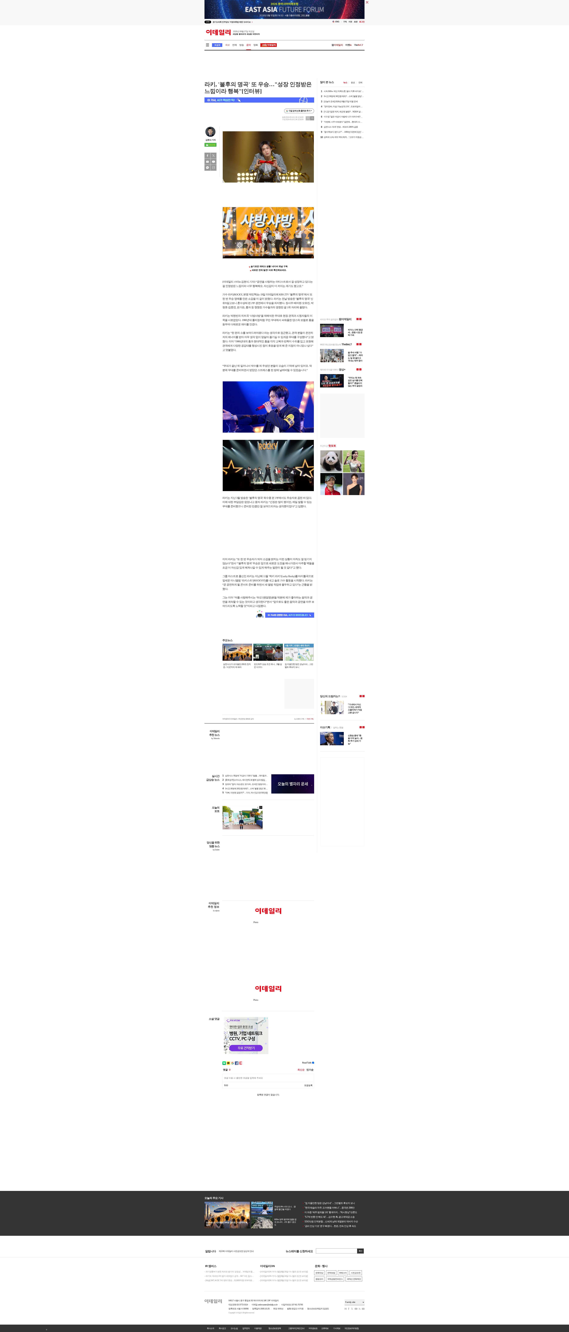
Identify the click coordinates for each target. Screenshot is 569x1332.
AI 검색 (217, 45)
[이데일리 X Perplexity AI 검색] (259, 100)
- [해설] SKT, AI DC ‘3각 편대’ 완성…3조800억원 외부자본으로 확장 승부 (229, 1280)
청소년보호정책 (274, 1328)
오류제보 (324, 1328)
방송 (241, 45)
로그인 (362, 22)
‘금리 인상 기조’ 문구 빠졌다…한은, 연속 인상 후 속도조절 (331, 1226)
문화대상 (319, 1273)
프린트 (213, 162)
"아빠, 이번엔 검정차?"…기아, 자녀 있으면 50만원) (245, 792)
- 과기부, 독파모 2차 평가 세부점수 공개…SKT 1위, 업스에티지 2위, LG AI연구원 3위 (229, 1276)
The (358, 45)
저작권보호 (313, 1328)
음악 (248, 45)
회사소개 (210, 1328)
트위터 (213, 156)
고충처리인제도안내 (296, 1328)
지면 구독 (310, 719)
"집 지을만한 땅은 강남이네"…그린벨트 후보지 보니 (328, 1203)
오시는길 (234, 1328)
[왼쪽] (257, 807)
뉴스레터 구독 (299, 719)
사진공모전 (356, 1273)
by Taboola (215, 738)
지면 (350, 22)
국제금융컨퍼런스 (335, 1279)
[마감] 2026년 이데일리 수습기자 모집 (235, 1251)
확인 (360, 1251)
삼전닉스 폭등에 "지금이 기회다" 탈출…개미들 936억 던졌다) (249, 775)
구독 (345, 22)
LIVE (208, 22)
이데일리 (233, 32)
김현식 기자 (211, 140)
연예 (234, 45)
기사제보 (336, 1328)
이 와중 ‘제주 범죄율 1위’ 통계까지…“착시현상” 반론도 (329, 1212)
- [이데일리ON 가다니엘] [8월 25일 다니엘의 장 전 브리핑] (283, 1271)
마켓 (348, 45)
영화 (255, 45)
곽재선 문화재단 (354, 1279)
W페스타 (343, 1273)
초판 (355, 22)
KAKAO (207, 168)
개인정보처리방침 (351, 1328)
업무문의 (246, 1328)
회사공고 (222, 1328)
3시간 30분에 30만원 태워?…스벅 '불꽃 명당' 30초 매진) (247, 788)
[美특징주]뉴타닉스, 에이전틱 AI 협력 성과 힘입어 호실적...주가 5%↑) (252, 780)
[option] (260, 22)
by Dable (216, 850)
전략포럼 (331, 1273)
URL (213, 168)
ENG (337, 22)
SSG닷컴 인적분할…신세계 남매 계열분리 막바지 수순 (330, 1221)
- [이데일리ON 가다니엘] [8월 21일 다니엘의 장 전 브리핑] (283, 1280)
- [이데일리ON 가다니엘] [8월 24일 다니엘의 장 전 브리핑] (283, 1276)
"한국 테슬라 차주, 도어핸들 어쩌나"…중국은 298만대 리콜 (332, 1207)
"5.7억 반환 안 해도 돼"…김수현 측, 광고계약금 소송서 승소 (332, 1217)
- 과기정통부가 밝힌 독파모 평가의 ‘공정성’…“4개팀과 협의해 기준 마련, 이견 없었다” (229, 1271)
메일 (207, 162)
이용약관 (257, 1328)
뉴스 (345, 82)
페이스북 (207, 156)
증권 (353, 82)
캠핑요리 (319, 1279)
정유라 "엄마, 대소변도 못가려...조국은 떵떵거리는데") (246, 784)
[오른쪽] (260, 807)
